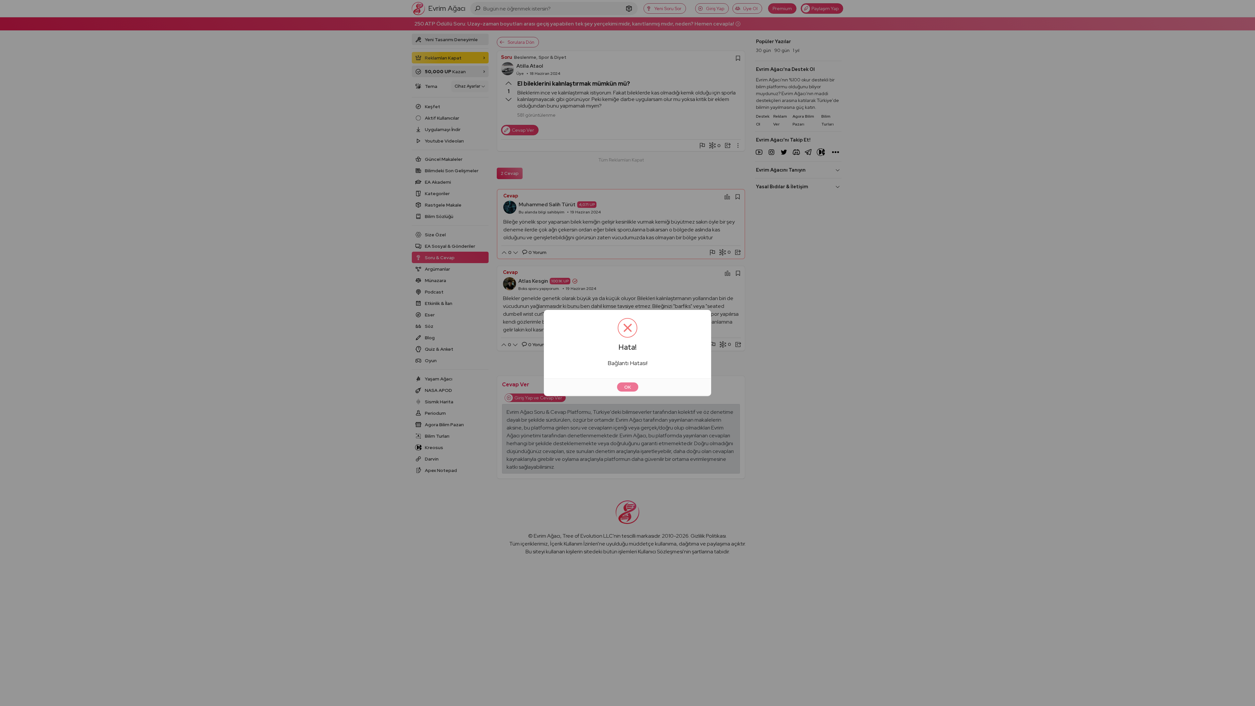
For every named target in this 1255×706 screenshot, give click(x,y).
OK (627, 387)
